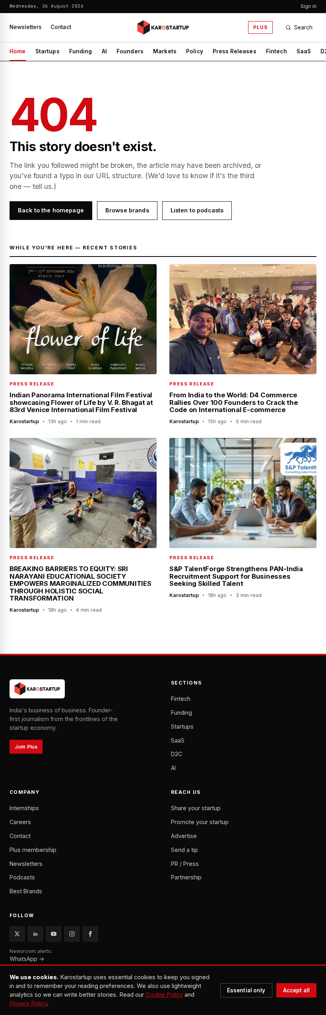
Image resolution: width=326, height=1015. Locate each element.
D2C (176, 754)
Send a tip (184, 849)
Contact (60, 27)
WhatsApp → (27, 958)
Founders (130, 51)
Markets (165, 51)
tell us (42, 186)
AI (104, 51)
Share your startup (196, 808)
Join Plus (26, 747)
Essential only (246, 990)
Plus (260, 27)
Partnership (186, 877)
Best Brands (26, 891)
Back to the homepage (51, 210)
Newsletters (26, 27)
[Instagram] (72, 933)
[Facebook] (90, 933)
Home (18, 51)
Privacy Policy (28, 1003)
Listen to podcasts (197, 210)
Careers (20, 822)
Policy (194, 51)
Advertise (184, 835)
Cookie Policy (164, 994)
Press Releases (234, 51)
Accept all (296, 990)
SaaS (304, 51)
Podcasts (22, 877)
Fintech (276, 51)
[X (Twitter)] (17, 933)
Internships (24, 808)
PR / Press (185, 863)
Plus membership (33, 849)
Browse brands (127, 210)
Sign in (308, 6)
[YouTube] (53, 933)
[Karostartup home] (163, 27)
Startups (47, 51)
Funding (80, 51)
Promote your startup (200, 822)
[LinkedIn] (35, 933)
